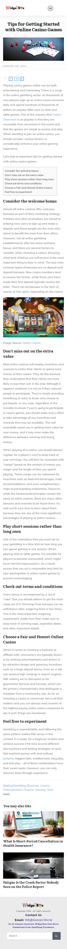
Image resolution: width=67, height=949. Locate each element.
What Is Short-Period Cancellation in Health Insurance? (33, 829)
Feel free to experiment (18, 191)
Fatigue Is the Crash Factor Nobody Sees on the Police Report (33, 870)
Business (33, 785)
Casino (44, 785)
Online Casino (31, 343)
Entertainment (12, 790)
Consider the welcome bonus (22, 170)
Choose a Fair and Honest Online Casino (28, 187)
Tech (50, 790)
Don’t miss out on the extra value (24, 175)
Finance (29, 790)
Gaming (40, 790)
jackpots (8, 758)
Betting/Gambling (14, 785)
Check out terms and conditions (23, 183)
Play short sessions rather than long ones (29, 179)
